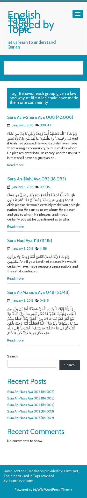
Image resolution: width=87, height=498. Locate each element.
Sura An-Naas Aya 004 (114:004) (30, 405)
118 (45, 248)
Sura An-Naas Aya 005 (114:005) (30, 398)
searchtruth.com (21, 480)
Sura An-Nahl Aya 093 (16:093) (36, 179)
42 (49, 125)
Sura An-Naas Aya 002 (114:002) (30, 418)
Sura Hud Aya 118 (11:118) (29, 240)
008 (43, 125)
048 (43, 300)
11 (41, 248)
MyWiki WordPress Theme (52, 489)
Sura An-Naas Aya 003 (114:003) (30, 411)
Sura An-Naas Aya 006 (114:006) (30, 392)
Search (12, 356)
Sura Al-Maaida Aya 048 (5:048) (38, 292)
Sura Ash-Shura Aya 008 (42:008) (40, 117)
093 (42, 187)
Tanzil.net (71, 471)
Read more (15, 165)
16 (48, 187)
